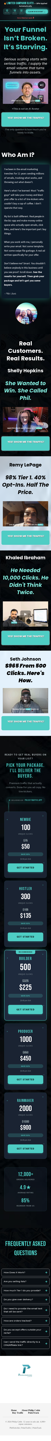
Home (14, 1410)
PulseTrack (33, 1413)
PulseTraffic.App (33, 800)
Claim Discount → (37, 11)
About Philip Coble (31, 1410)
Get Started (25, 867)
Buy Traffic (17, 1413)
